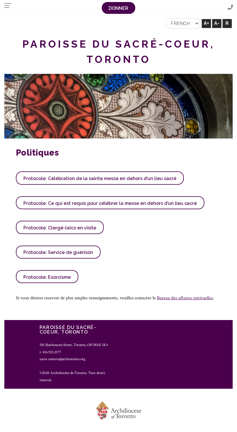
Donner (118, 8)
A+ (206, 23)
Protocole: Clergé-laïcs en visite (59, 228)
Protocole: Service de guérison (58, 252)
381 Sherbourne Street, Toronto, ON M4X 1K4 (74, 345)
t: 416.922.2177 (50, 352)
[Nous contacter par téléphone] (230, 7)
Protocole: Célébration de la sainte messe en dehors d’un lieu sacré (99, 178)
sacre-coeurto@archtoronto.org (62, 359)
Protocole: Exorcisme (47, 277)
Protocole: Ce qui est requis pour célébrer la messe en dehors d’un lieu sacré (110, 203)
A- (216, 23)
